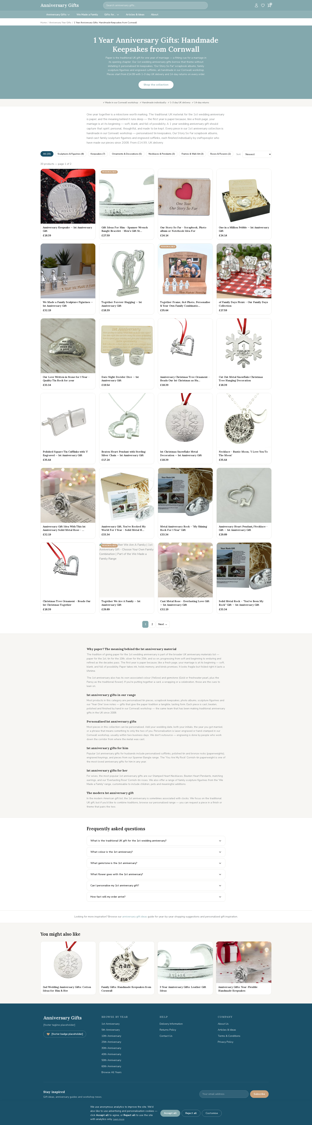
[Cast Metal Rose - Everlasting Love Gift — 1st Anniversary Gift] (185, 578)
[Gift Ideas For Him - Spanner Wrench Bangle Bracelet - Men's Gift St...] (126, 204)
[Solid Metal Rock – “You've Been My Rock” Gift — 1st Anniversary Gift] (244, 578)
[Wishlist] (263, 5)
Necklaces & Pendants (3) (162, 153)
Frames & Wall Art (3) (192, 153)
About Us (223, 1024)
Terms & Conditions (229, 1036)
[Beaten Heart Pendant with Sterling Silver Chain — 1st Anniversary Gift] (126, 428)
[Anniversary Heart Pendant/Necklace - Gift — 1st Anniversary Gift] (244, 503)
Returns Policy (168, 1030)
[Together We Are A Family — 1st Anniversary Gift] (126, 578)
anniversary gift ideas (134, 916)
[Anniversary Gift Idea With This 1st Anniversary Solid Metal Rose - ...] (68, 503)
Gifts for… (110, 14)
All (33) (47, 153)
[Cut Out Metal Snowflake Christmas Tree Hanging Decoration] (244, 353)
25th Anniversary (111, 1042)
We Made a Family (87, 14)
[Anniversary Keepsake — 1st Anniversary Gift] (68, 204)
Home (43, 22)
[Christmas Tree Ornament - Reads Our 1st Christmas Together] (68, 578)
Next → (162, 624)
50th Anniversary (111, 1060)
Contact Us (166, 1036)
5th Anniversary (110, 1030)
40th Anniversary (111, 1054)
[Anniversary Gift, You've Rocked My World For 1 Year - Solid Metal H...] (126, 503)
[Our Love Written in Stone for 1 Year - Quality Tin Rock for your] (68, 353)
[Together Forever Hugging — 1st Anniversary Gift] (126, 279)
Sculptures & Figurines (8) (71, 153)
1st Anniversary (110, 1024)
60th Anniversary (111, 1066)
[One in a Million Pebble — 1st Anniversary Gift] (244, 204)
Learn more (118, 1119)
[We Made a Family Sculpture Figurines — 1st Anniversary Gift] (68, 279)
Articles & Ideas (135, 14)
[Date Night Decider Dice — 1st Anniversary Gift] (126, 353)
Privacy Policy (225, 1042)
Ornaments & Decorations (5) (127, 153)
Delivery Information (171, 1024)
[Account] (256, 5)
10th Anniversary (111, 1036)
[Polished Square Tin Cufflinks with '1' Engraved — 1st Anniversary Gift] (68, 428)
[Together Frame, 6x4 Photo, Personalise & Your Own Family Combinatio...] (185, 279)
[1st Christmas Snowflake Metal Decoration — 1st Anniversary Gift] (185, 428)
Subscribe (259, 1094)
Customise (212, 1113)
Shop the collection (156, 84)
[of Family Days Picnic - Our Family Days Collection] (244, 279)
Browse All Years (111, 1072)
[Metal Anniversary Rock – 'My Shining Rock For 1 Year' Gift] (185, 503)
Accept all (170, 1113)
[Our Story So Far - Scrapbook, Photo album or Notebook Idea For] (185, 204)
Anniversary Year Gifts (60, 22)
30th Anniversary (111, 1048)
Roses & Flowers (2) (220, 153)
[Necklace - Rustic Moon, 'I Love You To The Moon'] (244, 428)
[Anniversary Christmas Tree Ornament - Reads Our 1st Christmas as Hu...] (185, 353)
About (154, 14)
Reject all (191, 1113)
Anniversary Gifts (59, 5)
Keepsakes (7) (98, 153)
